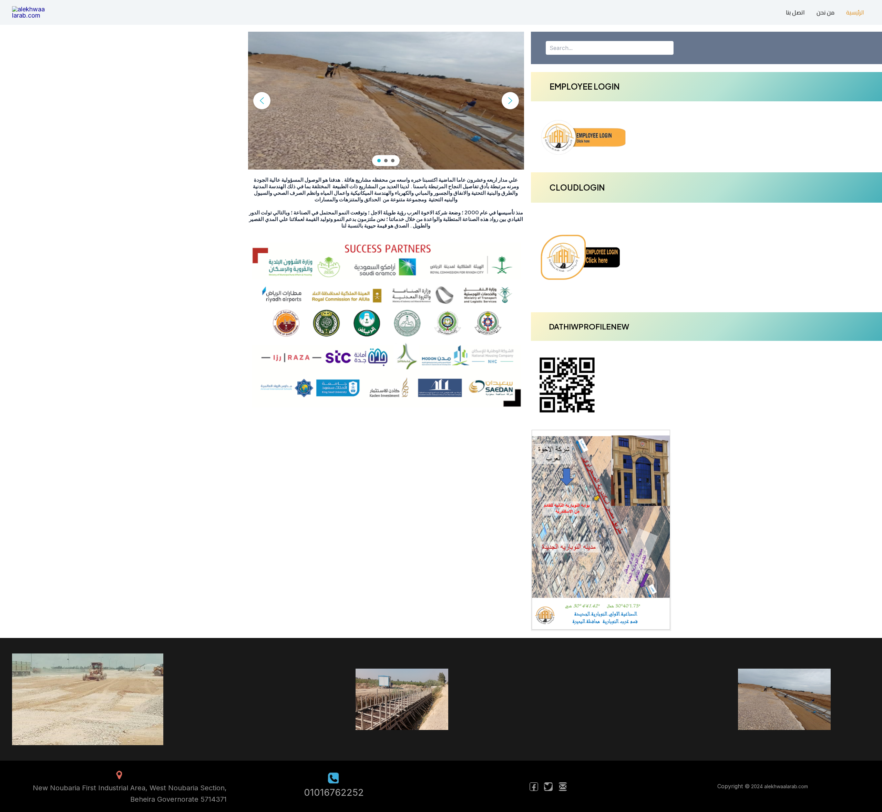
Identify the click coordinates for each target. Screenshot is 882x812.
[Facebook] (534, 786)
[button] (261, 100)
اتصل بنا (795, 12)
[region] (386, 101)
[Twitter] (548, 786)
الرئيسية (855, 12)
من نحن (825, 12)
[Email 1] (562, 786)
